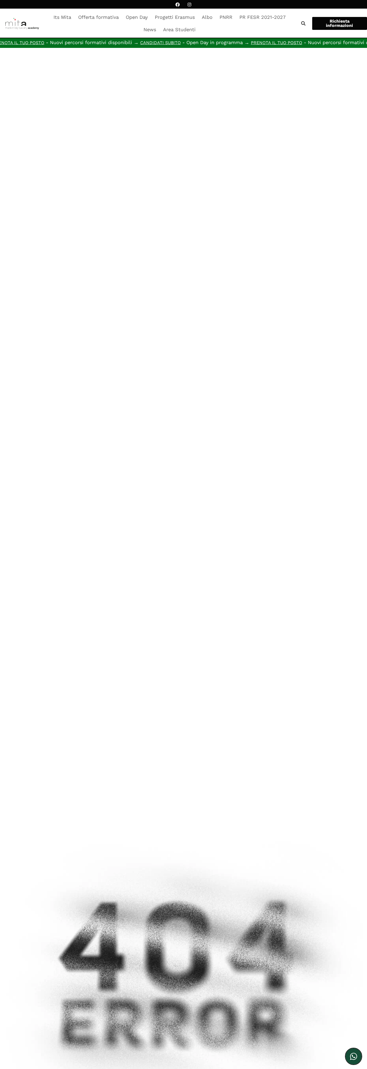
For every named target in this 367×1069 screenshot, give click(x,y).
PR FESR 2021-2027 (262, 17)
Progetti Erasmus (175, 17)
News (149, 29)
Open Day (137, 17)
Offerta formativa (98, 17)
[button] (303, 23)
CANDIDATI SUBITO (142, 42)
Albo (207, 17)
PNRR (226, 17)
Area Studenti (179, 29)
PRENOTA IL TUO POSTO (258, 42)
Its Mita (62, 17)
